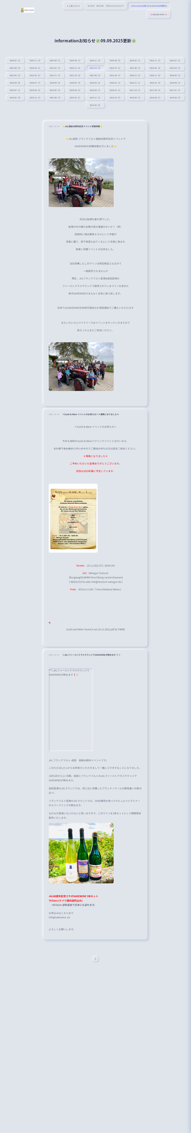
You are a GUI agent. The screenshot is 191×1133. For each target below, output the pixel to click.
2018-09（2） (75, 90)
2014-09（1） (135, 97)
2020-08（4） (15, 82)
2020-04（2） (95, 82)
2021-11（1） (55, 75)
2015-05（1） (75, 97)
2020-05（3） (75, 82)
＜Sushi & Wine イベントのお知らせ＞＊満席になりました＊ (90, 414)
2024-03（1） (135, 60)
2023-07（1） (175, 60)
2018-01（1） (115, 90)
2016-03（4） (15, 97)
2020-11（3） (155, 75)
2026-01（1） (15, 60)
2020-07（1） (35, 82)
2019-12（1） (135, 82)
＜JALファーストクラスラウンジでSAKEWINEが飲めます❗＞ (91, 654)
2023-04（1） (35, 68)
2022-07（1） (115, 68)
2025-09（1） (55, 60)
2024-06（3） (115, 60)
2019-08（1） (175, 82)
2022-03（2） (15, 75)
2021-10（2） (75, 75)
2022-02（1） (35, 75)
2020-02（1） (115, 82)
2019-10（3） (155, 82)
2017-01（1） (175, 90)
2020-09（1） (175, 75)
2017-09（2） (155, 90)
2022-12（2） (75, 68)
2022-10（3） (95, 68)
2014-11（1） (95, 97)
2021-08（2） (95, 75)
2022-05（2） (155, 68)
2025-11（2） (35, 60)
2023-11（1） (155, 60)
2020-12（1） (135, 75)
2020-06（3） (55, 82)
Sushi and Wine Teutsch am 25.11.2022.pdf (90, 629)
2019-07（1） (15, 90)
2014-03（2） (95, 105)
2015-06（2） (55, 97)
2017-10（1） (135, 90)
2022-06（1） (135, 68)
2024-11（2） (95, 60)
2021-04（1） (115, 75)
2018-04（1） (95, 90)
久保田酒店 (103, 307)
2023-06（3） (15, 68)
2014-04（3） (175, 97)
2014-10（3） (115, 97)
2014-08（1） (155, 97)
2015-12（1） (35, 97)
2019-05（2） (55, 90)
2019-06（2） (35, 90)
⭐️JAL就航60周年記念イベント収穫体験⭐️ (82, 126)
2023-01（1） (55, 68)
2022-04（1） (175, 68)
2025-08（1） (75, 60)
